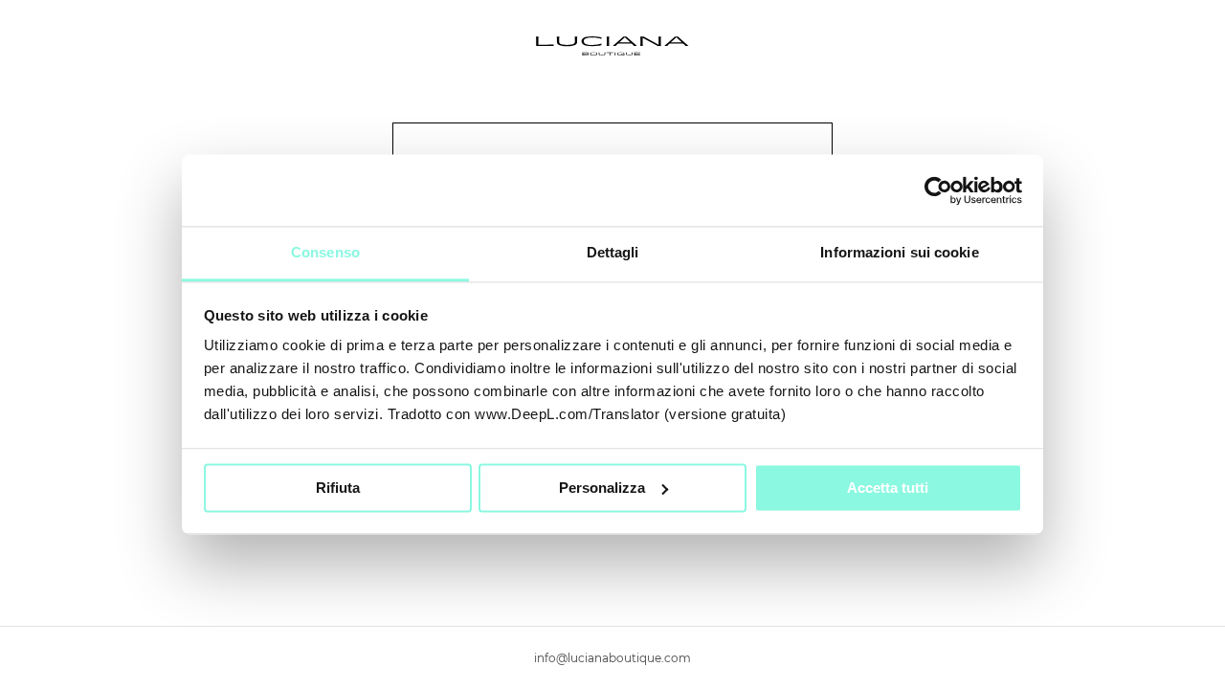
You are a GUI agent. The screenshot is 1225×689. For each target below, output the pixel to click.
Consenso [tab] (325, 252)
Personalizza (602, 487)
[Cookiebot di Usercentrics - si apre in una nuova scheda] (938, 190)
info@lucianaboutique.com (612, 658)
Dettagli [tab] (613, 252)
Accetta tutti (887, 487)
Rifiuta (338, 487)
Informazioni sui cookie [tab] (899, 252)
